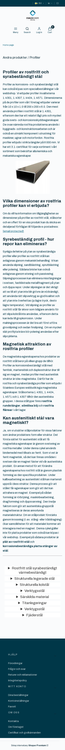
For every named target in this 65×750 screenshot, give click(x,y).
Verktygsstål (34, 591)
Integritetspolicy (17, 680)
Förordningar (15, 663)
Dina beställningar (18, 695)
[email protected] (13, 231)
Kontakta (13, 721)
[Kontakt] (57, 3)
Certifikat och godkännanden (24, 732)
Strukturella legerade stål (34, 578)
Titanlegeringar (34, 603)
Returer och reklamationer (22, 674)
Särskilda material (34, 597)
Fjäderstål (34, 615)
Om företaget (16, 727)
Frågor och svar (16, 669)
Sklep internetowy (28, 745)
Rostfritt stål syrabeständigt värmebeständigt (34, 570)
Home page (8, 45)
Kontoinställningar (18, 701)
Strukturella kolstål (34, 585)
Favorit (12, 706)
